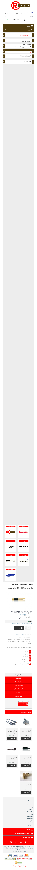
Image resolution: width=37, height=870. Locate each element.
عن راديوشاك (30, 800)
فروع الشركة (15, 13)
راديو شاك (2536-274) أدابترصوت (12, 757)
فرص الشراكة (26, 837)
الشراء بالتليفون (24, 651)
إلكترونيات (30, 30)
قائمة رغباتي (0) (24, 13)
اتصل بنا (31, 807)
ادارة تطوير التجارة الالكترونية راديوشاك (18, 866)
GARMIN (24, 555)
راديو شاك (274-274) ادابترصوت (26, 757)
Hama (23, 526)
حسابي (31, 820)
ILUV (11, 541)
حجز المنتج (25, 656)
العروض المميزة (30, 816)
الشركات (31, 814)
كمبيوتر (3, 40)
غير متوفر (26, 738)
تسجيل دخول (7, 13)
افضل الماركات (3, 61)
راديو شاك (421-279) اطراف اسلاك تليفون (26, 730)
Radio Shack (11, 526)
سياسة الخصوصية (29, 802)
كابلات (3, 56)
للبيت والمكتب (3, 46)
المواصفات (18, 678)
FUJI (11, 555)
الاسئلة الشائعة (30, 818)
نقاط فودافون (25, 659)
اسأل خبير (25, 661)
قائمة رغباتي (30, 824)
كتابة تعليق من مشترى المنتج (22, 664)
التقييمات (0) (18, 682)
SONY (23, 541)
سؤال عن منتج (18, 674)
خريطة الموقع (30, 811)
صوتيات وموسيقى (3, 35)
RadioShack (22, 614)
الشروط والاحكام (29, 804)
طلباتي (31, 822)
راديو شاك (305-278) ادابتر (26, 784)
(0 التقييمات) (19, 634)
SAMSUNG (10, 569)
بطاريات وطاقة (3, 51)
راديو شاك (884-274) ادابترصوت (19, 584)
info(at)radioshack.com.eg (22, 833)
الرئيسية (31, 584)
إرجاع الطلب (30, 809)
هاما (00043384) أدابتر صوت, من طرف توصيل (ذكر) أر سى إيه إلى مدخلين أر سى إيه (12, 731)
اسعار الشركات (24, 654)
